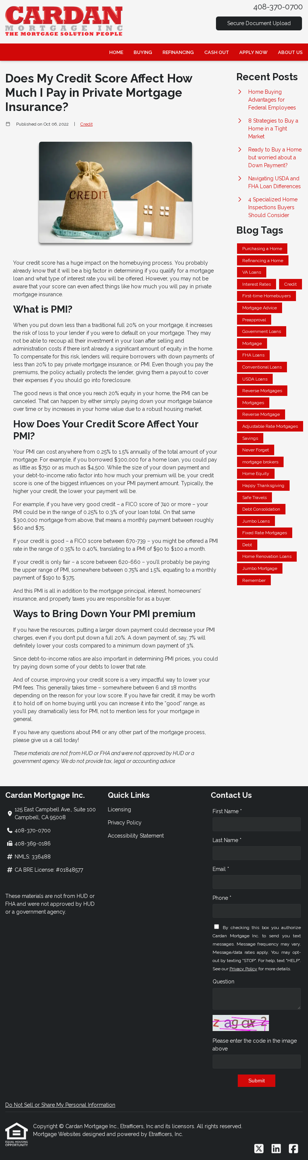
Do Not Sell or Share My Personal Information (60, 1105)
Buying (143, 52)
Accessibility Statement (136, 836)
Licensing (119, 809)
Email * (221, 869)
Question (223, 982)
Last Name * (227, 840)
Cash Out (216, 52)
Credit (86, 124)
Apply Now (253, 52)
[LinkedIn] (276, 1149)
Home (116, 52)
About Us (290, 52)
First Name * (227, 811)
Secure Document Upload (259, 23)
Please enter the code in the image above (255, 1045)
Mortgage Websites (57, 1134)
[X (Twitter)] (259, 1149)
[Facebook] (293, 1149)
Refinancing (178, 52)
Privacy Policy (125, 823)
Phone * (222, 898)
